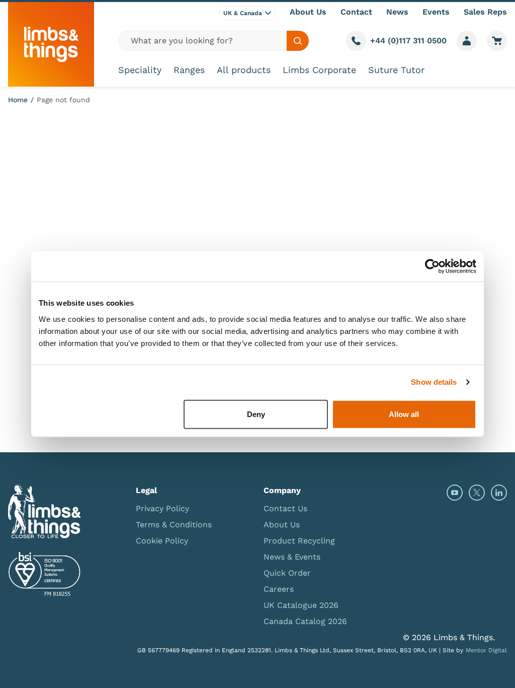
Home (18, 100)
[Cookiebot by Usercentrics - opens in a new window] (432, 266)
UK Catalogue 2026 (301, 605)
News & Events (292, 557)
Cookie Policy (162, 540)
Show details (434, 382)
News (397, 12)
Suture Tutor (396, 69)
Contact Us (285, 508)
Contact (356, 12)
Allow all (404, 413)
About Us (308, 12)
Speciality (139, 69)
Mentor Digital (486, 650)
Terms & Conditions (174, 524)
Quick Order (287, 573)
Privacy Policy (162, 508)
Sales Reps (485, 12)
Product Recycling (299, 540)
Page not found (63, 100)
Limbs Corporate (319, 69)
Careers (279, 589)
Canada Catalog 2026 (305, 621)
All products (244, 69)
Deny (256, 413)
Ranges (189, 69)
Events (436, 12)
